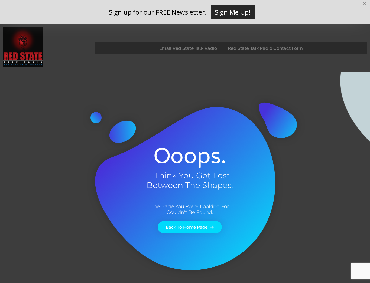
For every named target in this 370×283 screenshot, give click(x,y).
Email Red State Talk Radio (188, 48)
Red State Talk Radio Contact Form (265, 48)
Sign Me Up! (233, 12)
